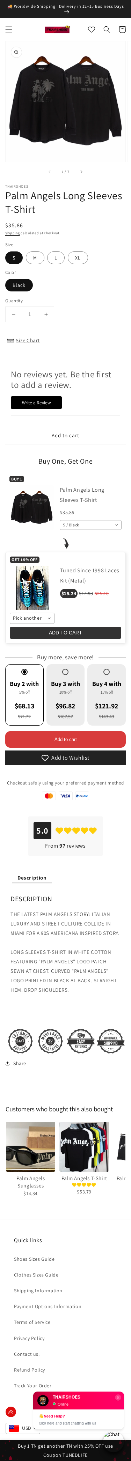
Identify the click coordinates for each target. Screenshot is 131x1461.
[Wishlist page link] (91, 29)
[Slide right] (81, 171)
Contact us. (27, 1354)
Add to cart (65, 739)
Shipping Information (38, 1290)
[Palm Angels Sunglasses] (30, 1146)
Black (19, 285)
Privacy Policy (29, 1338)
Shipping (12, 233)
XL (78, 258)
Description (32, 877)
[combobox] (91, 525)
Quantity (14, 301)
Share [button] (19, 1063)
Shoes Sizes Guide (34, 1259)
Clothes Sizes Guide (36, 1275)
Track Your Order (33, 1385)
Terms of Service (32, 1322)
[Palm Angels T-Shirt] (84, 1146)
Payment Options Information (47, 1306)
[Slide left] (50, 171)
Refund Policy (29, 1370)
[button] (8, 29)
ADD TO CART (65, 632)
